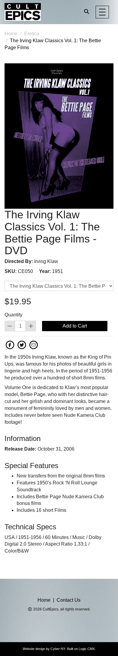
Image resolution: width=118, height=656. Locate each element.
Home (11, 33)
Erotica (31, 33)
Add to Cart (75, 325)
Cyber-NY (58, 649)
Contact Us (68, 600)
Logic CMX (87, 649)
